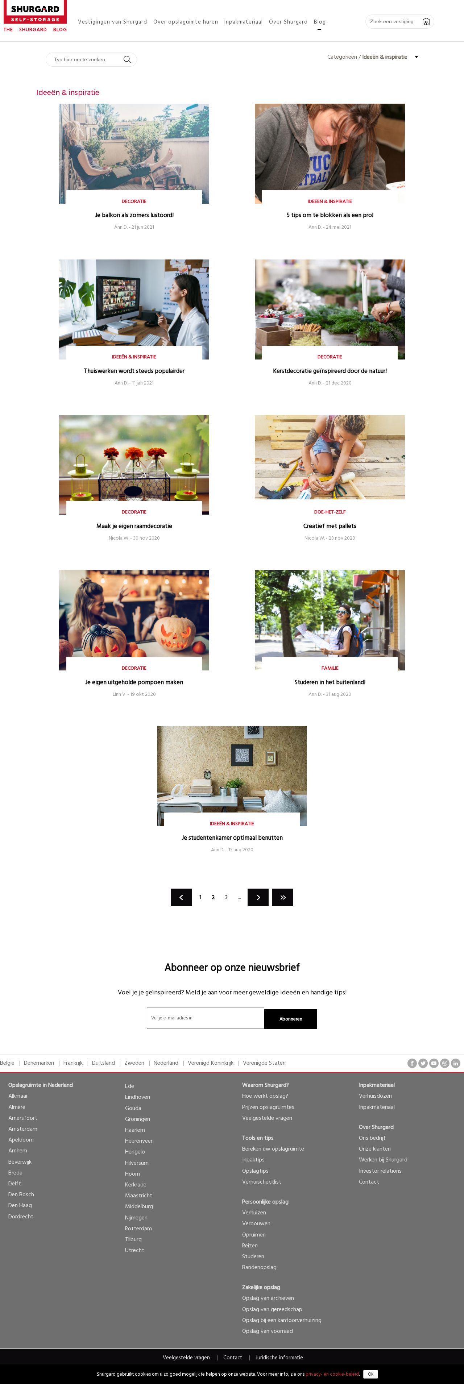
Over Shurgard (376, 1127)
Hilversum (137, 1163)
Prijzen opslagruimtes (268, 1107)
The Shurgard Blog (35, 30)
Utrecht (134, 1250)
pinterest (445, 1063)
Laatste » (282, 897)
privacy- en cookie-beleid (332, 1374)
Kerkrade (135, 1185)
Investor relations (380, 1171)
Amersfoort (22, 1118)
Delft (14, 1184)
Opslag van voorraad (267, 1331)
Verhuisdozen (375, 1096)
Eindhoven (137, 1097)
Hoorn (132, 1174)
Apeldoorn (21, 1140)
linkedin (455, 1063)
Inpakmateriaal (377, 1085)
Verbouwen (256, 1224)
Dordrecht (20, 1217)
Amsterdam (22, 1129)
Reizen (250, 1246)
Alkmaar (18, 1096)
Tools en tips (258, 1138)
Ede (129, 1086)
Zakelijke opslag (261, 1287)
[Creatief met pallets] (330, 498)
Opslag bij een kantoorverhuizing (282, 1320)
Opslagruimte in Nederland (40, 1085)
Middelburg (139, 1206)
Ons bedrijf (372, 1138)
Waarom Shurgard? (265, 1085)
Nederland (166, 1063)
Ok (370, 1374)
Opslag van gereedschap (272, 1309)
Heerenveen (139, 1141)
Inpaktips (253, 1160)
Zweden (134, 1063)
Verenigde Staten (264, 1063)
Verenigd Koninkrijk (210, 1063)
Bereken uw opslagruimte (273, 1149)
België (7, 1063)
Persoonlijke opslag (265, 1202)
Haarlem (135, 1130)
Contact (369, 1182)
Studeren (253, 1257)
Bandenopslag (259, 1267)
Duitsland (103, 1063)
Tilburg (133, 1239)
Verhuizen (254, 1213)
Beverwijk (20, 1162)
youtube (434, 1063)
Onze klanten (375, 1149)
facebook (412, 1063)
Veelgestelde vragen (267, 1118)
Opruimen (254, 1235)
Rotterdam (138, 1229)
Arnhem (17, 1151)
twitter (423, 1063)
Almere (16, 1107)
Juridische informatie (279, 1358)
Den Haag (20, 1205)
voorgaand (181, 897)
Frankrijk (73, 1063)
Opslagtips (255, 1171)
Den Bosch (21, 1195)
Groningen (137, 1119)
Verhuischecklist (261, 1182)
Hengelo (135, 1152)
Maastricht (138, 1196)
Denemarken (39, 1063)
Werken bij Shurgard (383, 1160)
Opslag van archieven (268, 1298)
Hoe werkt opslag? (265, 1096)
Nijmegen (136, 1218)
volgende (258, 897)
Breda (15, 1173)
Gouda (133, 1108)
